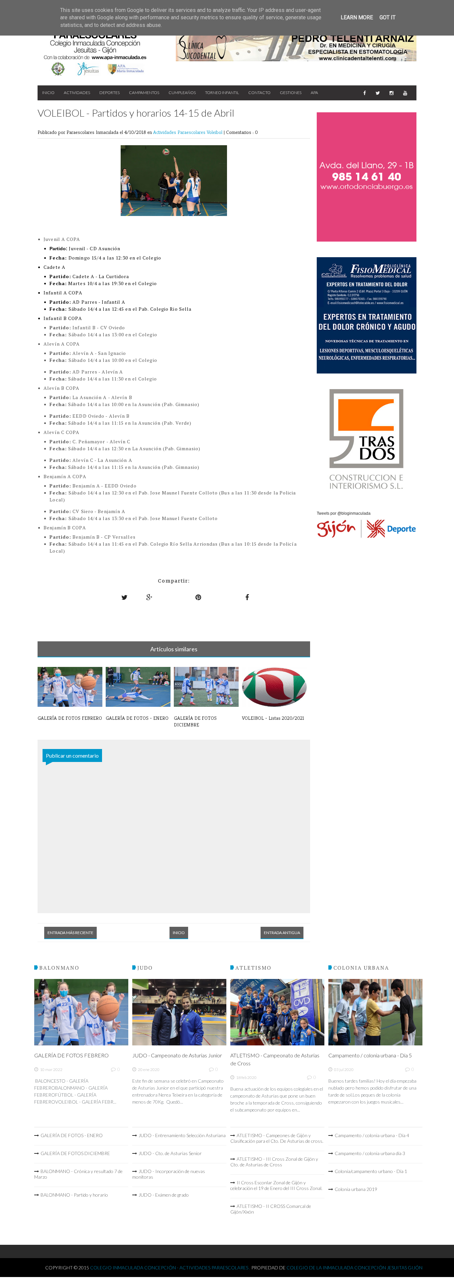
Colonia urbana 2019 (356, 1189)
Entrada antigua (282, 932)
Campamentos (144, 92)
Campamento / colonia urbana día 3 (370, 1153)
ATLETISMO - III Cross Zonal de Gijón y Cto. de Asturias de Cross (274, 1161)
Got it (388, 17)
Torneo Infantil (222, 92)
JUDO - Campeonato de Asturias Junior (177, 1055)
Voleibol (215, 132)
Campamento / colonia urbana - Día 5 (370, 1055)
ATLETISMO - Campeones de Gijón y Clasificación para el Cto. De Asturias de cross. (276, 1138)
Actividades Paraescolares (180, 132)
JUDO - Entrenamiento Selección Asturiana (182, 1135)
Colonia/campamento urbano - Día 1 (371, 1171)
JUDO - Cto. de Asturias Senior (170, 1153)
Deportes (109, 92)
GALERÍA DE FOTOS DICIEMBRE (75, 1153)
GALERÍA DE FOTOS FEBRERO (71, 1055)
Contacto (259, 92)
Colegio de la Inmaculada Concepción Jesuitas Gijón (354, 1267)
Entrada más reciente (70, 932)
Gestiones (290, 92)
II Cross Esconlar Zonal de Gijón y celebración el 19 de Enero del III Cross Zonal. (276, 1185)
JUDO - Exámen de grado (164, 1195)
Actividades (77, 92)
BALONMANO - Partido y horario (74, 1195)
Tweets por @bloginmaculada (344, 513)
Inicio (48, 92)
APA (314, 92)
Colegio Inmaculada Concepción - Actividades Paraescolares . (170, 1267)
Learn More (357, 17)
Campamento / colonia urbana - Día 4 (372, 1135)
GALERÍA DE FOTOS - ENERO (72, 1135)
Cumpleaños (182, 92)
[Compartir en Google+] (149, 597)
